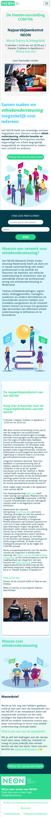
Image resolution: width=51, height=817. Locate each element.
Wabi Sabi (31, 493)
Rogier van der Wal (26, 555)
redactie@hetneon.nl (27, 749)
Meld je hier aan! (26, 51)
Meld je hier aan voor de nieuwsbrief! (23, 731)
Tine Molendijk (23, 512)
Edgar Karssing (23, 562)
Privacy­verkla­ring (12, 813)
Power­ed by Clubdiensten (35, 813)
